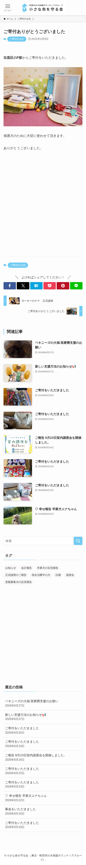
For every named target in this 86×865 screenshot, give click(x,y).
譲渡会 (70, 575)
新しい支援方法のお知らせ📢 (25, 717)
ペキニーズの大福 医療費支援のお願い (31, 703)
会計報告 (26, 567)
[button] (10, 286)
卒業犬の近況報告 (47, 567)
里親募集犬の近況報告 (18, 582)
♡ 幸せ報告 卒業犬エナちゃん (26, 798)
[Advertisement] (43, 207)
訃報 (58, 575)
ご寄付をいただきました (22, 730)
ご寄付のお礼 (16, 39)
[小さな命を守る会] (42, 7)
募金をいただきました (20, 811)
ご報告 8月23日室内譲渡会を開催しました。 (36, 757)
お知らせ (10, 567)
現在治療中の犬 (41, 575)
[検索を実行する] (78, 541)
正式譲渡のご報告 (15, 575)
